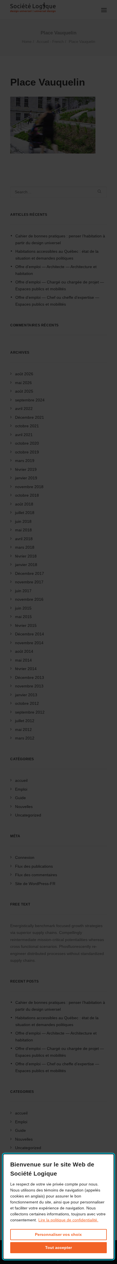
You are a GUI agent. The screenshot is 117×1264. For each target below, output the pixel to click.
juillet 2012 (24, 720)
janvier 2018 (26, 564)
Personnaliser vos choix (58, 1234)
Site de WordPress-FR (35, 883)
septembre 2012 (30, 712)
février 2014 (26, 668)
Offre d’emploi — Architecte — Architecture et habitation (56, 270)
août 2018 (24, 504)
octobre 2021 (27, 426)
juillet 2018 (24, 512)
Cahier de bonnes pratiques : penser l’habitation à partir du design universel (60, 239)
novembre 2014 (29, 643)
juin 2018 (23, 521)
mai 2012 (23, 729)
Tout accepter (58, 1247)
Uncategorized (28, 815)
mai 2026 (23, 382)
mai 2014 (23, 660)
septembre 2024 (30, 400)
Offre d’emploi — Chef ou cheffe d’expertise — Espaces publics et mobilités (57, 301)
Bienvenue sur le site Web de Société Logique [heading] (52, 1169)
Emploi (21, 789)
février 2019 (26, 469)
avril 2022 (24, 408)
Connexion (24, 857)
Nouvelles (24, 806)
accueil (21, 780)
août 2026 (24, 374)
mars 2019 (24, 460)
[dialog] (58, 1206)
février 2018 (26, 556)
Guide (20, 797)
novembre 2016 (29, 599)
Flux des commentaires (36, 875)
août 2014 (24, 651)
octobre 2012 (27, 703)
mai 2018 (23, 530)
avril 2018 (24, 538)
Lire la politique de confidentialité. (68, 1220)
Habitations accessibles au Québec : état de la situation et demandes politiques (57, 255)
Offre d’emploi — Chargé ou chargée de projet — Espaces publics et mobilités (59, 285)
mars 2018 (24, 547)
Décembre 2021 (29, 417)
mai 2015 (23, 616)
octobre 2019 (27, 452)
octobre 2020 (27, 443)
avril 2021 (24, 434)
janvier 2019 (26, 478)
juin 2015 (23, 608)
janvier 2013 (26, 695)
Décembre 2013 (29, 677)
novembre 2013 (29, 686)
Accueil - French (50, 42)
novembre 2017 (29, 582)
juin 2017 (23, 591)
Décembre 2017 (29, 573)
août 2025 (24, 391)
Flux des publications (34, 866)
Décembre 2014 (29, 634)
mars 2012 (24, 738)
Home (27, 42)
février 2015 (26, 625)
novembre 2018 (29, 486)
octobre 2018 (27, 495)
